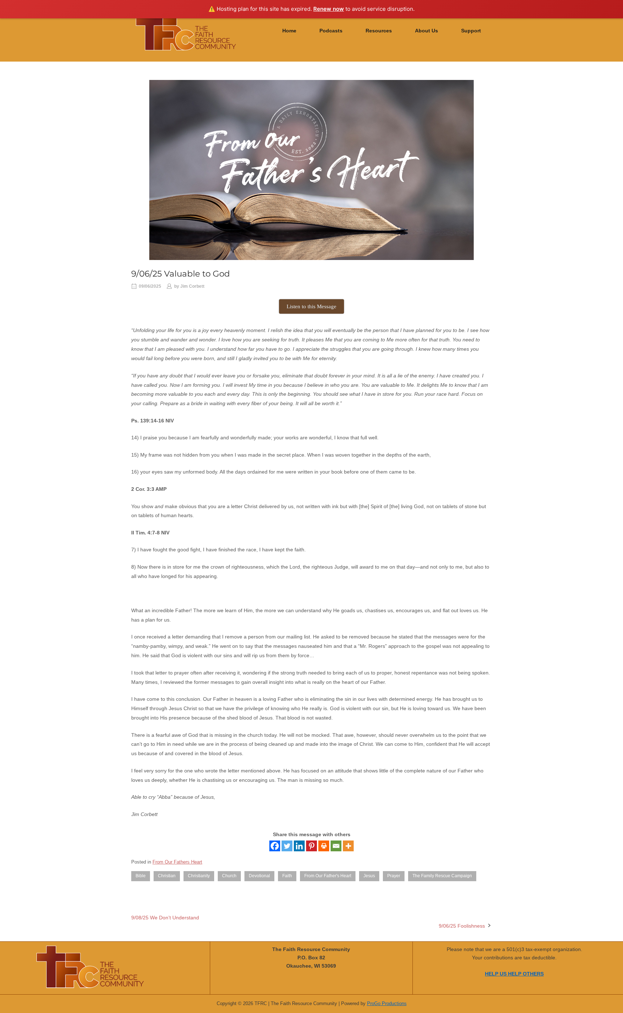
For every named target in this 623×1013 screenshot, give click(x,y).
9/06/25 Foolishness (462, 926)
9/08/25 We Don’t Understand (165, 917)
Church (229, 876)
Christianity (199, 876)
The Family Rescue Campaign (442, 876)
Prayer (393, 876)
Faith (287, 876)
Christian (167, 876)
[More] (348, 846)
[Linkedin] (299, 846)
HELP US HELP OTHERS (514, 974)
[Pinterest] (311, 846)
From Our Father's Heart (327, 876)
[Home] (185, 30)
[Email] (336, 846)
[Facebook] (274, 846)
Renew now (328, 8)
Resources (379, 30)
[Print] (323, 846)
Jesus (369, 876)
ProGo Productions (387, 1003)
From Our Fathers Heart (177, 862)
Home (289, 30)
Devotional (259, 876)
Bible (141, 876)
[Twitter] (287, 846)
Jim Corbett (192, 286)
